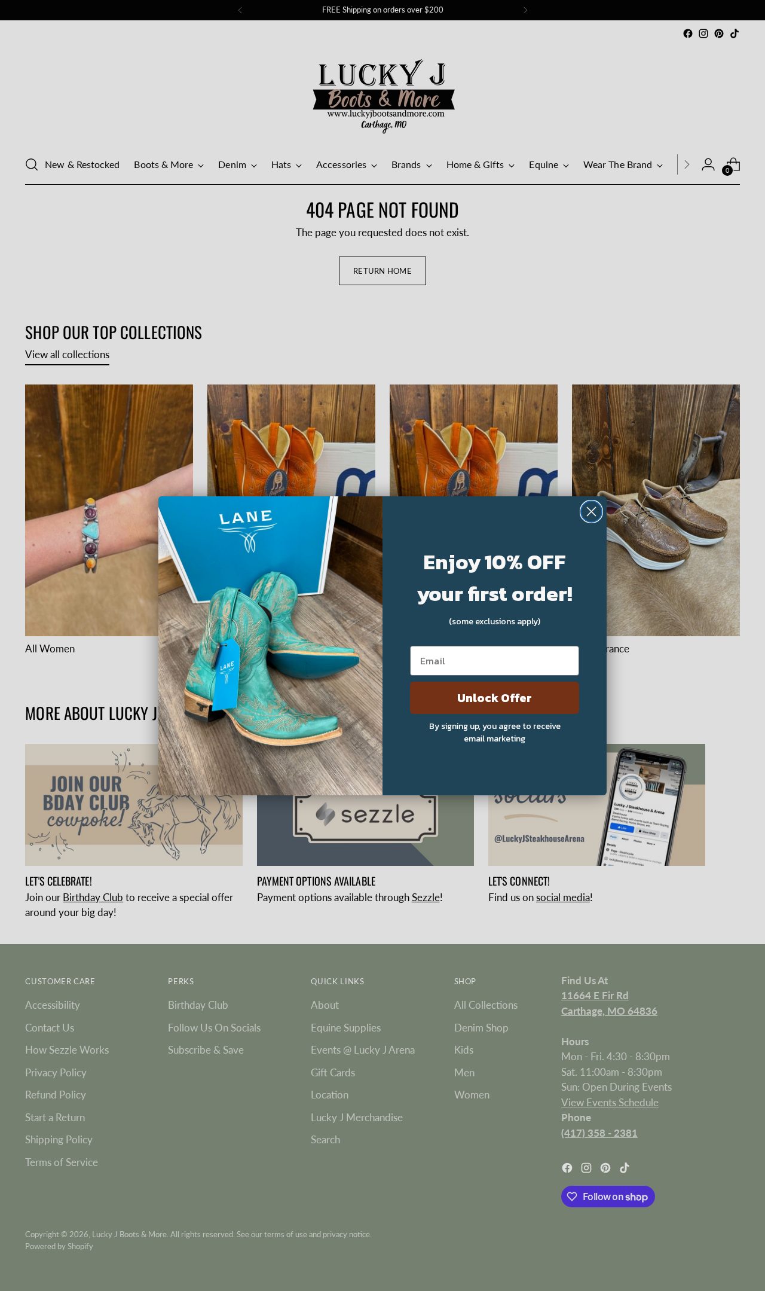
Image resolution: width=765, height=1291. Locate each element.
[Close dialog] (591, 511)
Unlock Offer (494, 698)
